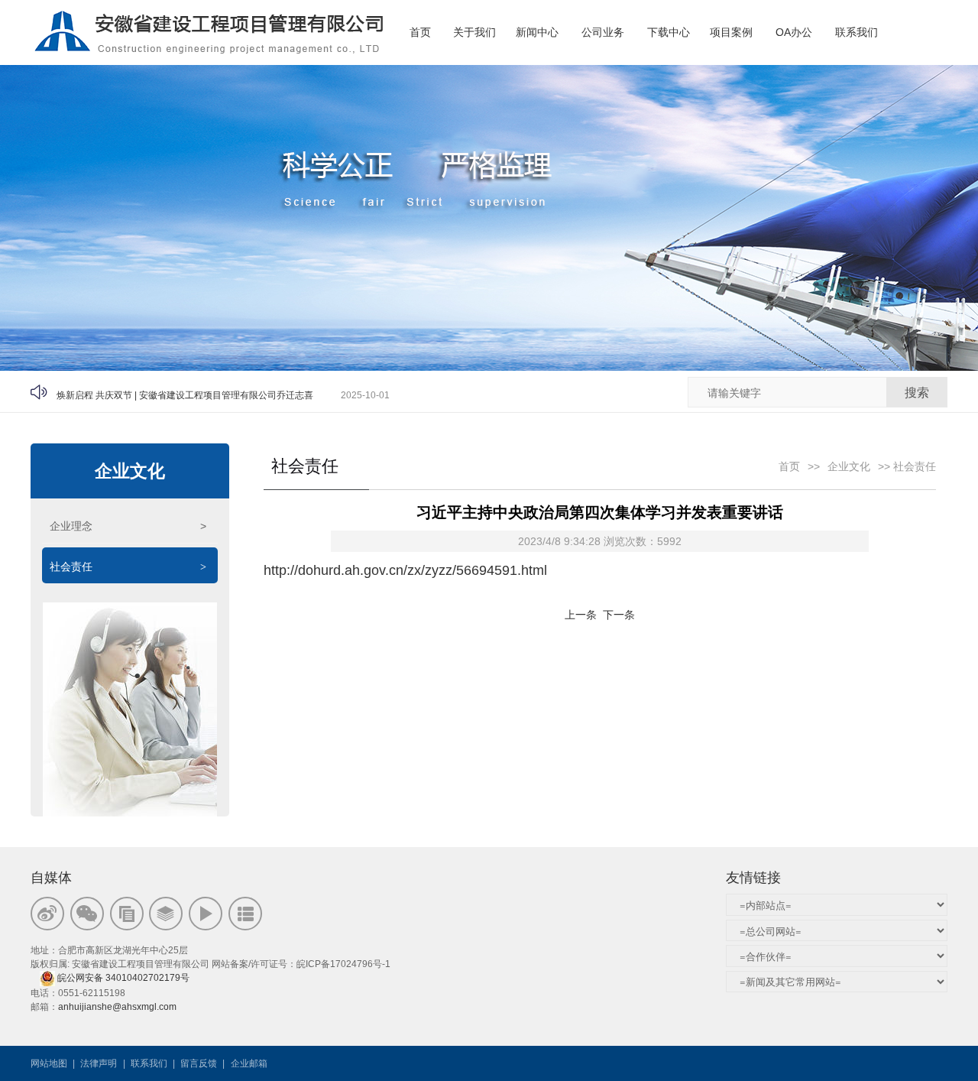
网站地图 (49, 1063)
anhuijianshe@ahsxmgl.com (117, 1006)
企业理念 (128, 526)
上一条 (581, 615)
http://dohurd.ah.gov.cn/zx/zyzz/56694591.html (405, 570)
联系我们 (149, 1063)
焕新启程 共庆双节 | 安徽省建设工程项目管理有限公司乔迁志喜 (185, 391)
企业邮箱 (249, 1063)
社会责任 (128, 567)
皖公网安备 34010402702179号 (124, 977)
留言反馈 (198, 1063)
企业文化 (130, 471)
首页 (789, 466)
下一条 (619, 615)
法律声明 (98, 1063)
